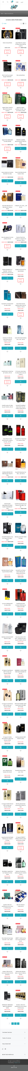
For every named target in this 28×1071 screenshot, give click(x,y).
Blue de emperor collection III (20, 905)
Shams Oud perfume (7, 43)
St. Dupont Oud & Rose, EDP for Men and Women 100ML (7, 705)
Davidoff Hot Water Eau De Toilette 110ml (20, 439)
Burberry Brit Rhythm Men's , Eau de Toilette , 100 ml (20, 973)
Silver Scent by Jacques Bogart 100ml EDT (7, 76)
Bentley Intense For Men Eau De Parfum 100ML (7, 571)
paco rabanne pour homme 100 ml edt (7, 771)
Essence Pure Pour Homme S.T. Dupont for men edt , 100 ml (20, 238)
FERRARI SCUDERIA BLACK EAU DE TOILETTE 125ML (20, 141)
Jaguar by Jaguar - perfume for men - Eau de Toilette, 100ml (20, 109)
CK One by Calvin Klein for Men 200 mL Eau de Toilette (20, 372)
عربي (22, 2)
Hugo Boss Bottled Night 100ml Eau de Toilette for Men (7, 838)
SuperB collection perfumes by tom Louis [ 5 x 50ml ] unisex (7, 906)
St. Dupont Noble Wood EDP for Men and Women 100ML (7, 805)
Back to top (14, 1067)
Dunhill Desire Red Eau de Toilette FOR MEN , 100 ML (20, 505)
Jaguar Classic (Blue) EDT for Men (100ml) (7, 140)
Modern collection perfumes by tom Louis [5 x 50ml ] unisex (20, 1006)
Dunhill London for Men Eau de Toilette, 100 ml (7, 406)
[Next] (18, 1023)
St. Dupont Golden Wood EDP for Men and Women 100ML (7, 738)
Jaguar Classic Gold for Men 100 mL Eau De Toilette (7, 109)
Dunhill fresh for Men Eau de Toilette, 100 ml (7, 372)
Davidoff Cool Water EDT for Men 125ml (7, 304)
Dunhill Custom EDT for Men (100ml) (20, 270)
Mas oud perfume (21, 75)
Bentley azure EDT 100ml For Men (20, 537)
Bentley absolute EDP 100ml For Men (21, 738)
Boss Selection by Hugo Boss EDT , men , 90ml (7, 939)
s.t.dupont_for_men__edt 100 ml (21, 206)
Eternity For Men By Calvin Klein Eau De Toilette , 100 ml (7, 339)
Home (2, 13)
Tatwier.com (17, 1063)
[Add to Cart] (20, 148)
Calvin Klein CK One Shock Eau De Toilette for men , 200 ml (7, 440)
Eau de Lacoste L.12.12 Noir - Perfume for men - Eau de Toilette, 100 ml (20, 638)
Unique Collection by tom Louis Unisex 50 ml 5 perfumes (7, 973)
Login (17, 2)
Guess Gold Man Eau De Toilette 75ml (20, 173)
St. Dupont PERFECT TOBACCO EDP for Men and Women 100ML (20, 838)
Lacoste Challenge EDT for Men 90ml (7, 604)
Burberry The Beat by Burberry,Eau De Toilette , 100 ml (20, 873)
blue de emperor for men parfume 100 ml (7, 238)
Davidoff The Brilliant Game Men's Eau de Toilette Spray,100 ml (21, 407)
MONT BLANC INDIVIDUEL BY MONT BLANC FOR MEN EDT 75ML (7, 506)
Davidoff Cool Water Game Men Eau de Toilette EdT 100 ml (20, 571)
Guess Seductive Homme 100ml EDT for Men (7, 173)
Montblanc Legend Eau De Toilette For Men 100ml (7, 873)
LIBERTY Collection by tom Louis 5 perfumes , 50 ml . (20, 939)
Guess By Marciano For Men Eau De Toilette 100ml (7, 207)
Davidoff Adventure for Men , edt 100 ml (20, 473)
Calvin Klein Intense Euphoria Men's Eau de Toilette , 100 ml (20, 305)
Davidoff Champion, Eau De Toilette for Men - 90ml (7, 538)
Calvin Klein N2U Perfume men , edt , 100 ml (20, 338)
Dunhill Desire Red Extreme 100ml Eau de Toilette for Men (20, 605)
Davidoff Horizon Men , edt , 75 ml (20, 771)
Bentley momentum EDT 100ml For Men (7, 637)
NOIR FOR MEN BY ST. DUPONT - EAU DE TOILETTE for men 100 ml (7, 271)
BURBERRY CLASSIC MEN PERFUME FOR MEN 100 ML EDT (20, 672)
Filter (5, 23)
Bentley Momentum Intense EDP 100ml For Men (20, 805)
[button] (7, 56)
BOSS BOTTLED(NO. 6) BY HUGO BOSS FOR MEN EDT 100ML (20, 705)
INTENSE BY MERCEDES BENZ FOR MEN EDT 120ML (7, 1006)
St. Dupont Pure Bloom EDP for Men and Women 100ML (7, 672)
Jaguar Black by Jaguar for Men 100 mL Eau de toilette (20, 44)
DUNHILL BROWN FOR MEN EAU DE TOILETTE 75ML (7, 473)
